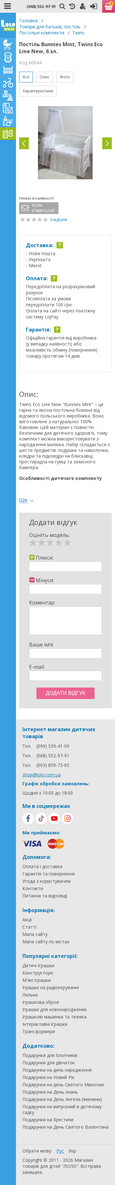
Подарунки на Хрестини (47, 1120)
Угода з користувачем (46, 881)
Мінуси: (45, 580)
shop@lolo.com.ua (41, 775)
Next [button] (107, 143)
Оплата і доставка (42, 866)
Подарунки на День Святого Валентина (65, 1127)
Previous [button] (24, 143)
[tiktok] (41, 818)
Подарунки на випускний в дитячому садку (62, 1109)
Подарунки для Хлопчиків (49, 1055)
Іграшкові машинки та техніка (54, 1017)
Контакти (32, 888)
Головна (28, 21)
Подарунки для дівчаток (48, 1063)
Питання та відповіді (44, 896)
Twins (78, 33)
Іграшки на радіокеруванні (50, 987)
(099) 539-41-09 (52, 746)
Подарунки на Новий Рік (48, 1077)
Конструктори (37, 973)
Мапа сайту (35, 934)
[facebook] (28, 818)
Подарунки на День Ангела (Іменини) (62, 1099)
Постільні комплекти (41, 33)
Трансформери (38, 1031)
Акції (27, 920)
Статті (29, 927)
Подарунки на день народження (57, 1070)
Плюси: (44, 557)
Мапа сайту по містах (45, 942)
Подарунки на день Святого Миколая (63, 1085)
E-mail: (37, 666)
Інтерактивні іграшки (44, 1024)
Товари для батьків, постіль (49, 27)
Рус (60, 1151)
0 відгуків (58, 219)
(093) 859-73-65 (52, 765)
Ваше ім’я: (41, 644)
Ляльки (30, 995)
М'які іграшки (36, 980)
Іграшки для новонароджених (54, 1009)
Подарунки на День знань (50, 1092)
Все (26, 77)
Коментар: (42, 602)
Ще (23, 500)
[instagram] (67, 818)
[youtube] (54, 818)
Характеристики (38, 91)
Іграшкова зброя (40, 1002)
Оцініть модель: (49, 535)
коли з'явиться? (43, 207)
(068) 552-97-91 (41, 6)
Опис (45, 77)
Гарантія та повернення (48, 874)
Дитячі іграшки (38, 965)
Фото (65, 77)
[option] (65, 143)
